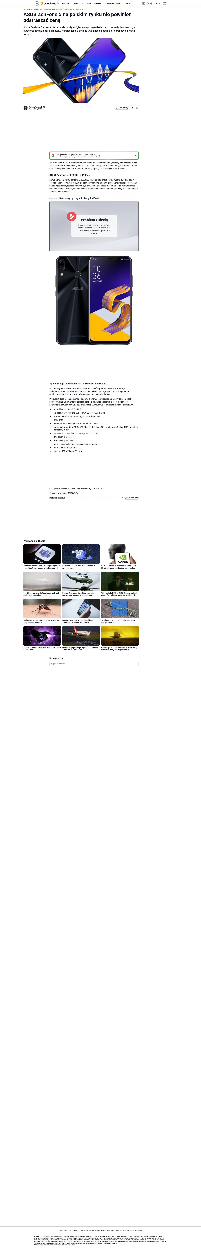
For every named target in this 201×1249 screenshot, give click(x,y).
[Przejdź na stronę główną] (37, 5)
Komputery (77, 3)
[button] (149, 3)
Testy (88, 3)
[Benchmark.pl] (51, 3)
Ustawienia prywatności (132, 1231)
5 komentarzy (123, 108)
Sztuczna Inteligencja (113, 3)
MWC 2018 (65, 162)
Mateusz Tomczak (35, 107)
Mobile (65, 3)
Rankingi (97, 3)
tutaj (73, 1245)
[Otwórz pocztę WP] (143, 3)
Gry (127, 3)
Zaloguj (157, 3)
